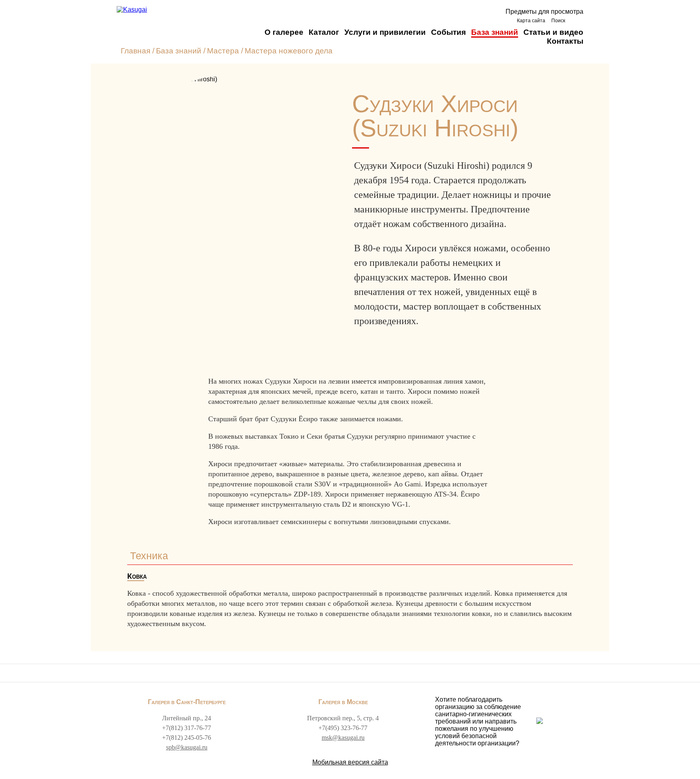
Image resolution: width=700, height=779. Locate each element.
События (448, 32)
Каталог (324, 32)
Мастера (223, 51)
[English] (576, 20)
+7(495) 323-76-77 (342, 727)
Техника (149, 555)
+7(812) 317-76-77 (186, 727)
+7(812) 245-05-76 (186, 737)
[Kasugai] (132, 9)
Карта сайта (531, 20)
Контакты (565, 41)
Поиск (558, 20)
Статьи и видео (553, 32)
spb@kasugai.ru (186, 747)
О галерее (284, 32)
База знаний (494, 32)
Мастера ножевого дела (289, 51)
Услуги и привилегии (385, 32)
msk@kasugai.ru (343, 737)
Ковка (137, 576)
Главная (135, 51)
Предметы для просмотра (544, 11)
